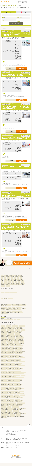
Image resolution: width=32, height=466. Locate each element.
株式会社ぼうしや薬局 (4, 383)
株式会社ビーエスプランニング (5, 367)
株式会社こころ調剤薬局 (13, 409)
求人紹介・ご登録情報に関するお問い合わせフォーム (12, 433)
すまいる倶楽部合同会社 (18, 385)
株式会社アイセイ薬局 (21, 361)
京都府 (5, 319)
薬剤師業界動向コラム (15, 439)
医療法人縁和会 (19, 409)
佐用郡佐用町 (22, 284)
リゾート (6, 313)
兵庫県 (11, 5)
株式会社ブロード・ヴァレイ (12, 376)
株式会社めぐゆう (17, 381)
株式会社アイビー (18, 359)
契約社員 (5, 298)
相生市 (2, 279)
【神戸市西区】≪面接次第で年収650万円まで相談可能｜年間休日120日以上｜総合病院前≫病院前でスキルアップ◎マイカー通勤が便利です (16, 34)
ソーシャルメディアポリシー (9, 430)
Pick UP (7, 436)
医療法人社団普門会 (10, 371)
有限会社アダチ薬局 (10, 413)
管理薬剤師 (23, 308)
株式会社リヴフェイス (16, 396)
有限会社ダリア (23, 375)
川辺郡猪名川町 (3, 283)
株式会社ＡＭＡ (10, 383)
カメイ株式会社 (12, 405)
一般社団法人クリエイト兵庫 (20, 365)
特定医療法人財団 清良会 (4, 339)
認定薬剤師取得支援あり (9, 309)
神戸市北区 (12, 276)
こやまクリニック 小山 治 (12, 408)
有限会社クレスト (11, 392)
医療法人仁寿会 (10, 343)
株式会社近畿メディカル (18, 347)
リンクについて (7, 431)
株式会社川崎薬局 (20, 348)
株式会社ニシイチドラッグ (10, 400)
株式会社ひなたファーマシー (12, 365)
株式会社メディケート (4, 343)
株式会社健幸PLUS (21, 388)
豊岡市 (5, 279)
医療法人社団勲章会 (22, 351)
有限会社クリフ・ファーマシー (13, 388)
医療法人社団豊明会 (3, 352)
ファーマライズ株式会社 (4, 401)
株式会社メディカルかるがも (18, 400)
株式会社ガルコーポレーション (14, 367)
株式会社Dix (14, 404)
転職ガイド (7, 438)
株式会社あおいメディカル (18, 401)
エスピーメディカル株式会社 (17, 384)
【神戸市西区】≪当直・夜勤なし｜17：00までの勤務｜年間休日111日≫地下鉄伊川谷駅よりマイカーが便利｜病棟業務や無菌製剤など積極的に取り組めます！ (16, 107)
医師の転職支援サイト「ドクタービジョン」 (11, 447)
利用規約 (25, 430)
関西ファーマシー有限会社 (19, 336)
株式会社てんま (9, 416)
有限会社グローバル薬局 (18, 353)
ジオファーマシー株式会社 (16, 375)
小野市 (8, 280)
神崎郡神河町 (7, 284)
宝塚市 (18, 279)
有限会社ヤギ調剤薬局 (20, 340)
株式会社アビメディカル (4, 328)
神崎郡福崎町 (2, 284)
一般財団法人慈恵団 (15, 377)
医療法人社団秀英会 (3, 363)
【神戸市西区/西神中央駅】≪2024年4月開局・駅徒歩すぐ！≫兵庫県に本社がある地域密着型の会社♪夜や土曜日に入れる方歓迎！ (16, 227)
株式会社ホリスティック (11, 380)
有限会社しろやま (3, 389)
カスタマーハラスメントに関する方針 (18, 430)
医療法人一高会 (11, 385)
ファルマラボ (11, 438)
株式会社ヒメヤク (3, 369)
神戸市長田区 (20, 275)
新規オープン (19, 308)
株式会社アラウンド (9, 389)
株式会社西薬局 (15, 361)
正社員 (2, 298)
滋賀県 (2, 319)
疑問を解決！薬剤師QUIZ (9, 439)
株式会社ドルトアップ (18, 405)
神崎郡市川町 (22, 283)
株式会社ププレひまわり (4, 408)
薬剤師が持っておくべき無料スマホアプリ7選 (11, 440)
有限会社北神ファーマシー (11, 332)
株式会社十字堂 (9, 369)
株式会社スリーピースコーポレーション (6, 377)
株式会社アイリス (14, 373)
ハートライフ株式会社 (19, 363)
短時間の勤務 (26, 436)
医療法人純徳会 (13, 336)
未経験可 (10, 305)
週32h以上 (2, 305)
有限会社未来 (12, 360)
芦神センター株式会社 (10, 355)
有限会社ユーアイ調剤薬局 (4, 347)
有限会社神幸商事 (18, 360)
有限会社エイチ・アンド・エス (16, 369)
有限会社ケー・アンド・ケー (15, 351)
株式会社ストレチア (11, 412)
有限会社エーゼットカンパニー (5, 356)
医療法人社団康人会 (3, 332)
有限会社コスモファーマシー (10, 344)
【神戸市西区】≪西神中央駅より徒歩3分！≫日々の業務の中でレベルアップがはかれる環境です (15, 167)
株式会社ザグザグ (3, 400)
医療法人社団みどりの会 (11, 359)
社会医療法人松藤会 (3, 375)
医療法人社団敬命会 (3, 384)
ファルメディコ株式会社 (21, 373)
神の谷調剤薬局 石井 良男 (4, 364)
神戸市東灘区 (6, 275)
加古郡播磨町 (18, 283)
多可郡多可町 (8, 283)
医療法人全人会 (15, 343)
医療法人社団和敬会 (18, 332)
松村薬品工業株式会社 (10, 381)
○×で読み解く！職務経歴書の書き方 (18, 437)
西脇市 (15, 279)
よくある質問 (7, 429)
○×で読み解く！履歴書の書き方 (10, 437)
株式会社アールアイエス (4, 353)
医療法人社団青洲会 (3, 355)
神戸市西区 (14, 5)
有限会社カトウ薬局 (9, 396)
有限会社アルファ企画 (4, 371)
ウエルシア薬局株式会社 (13, 356)
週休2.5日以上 (23, 304)
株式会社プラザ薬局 (11, 368)
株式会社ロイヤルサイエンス (10, 335)
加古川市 (9, 279)
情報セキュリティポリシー (24, 429)
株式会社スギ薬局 (19, 331)
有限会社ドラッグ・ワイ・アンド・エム (5, 351)
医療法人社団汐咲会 (21, 343)
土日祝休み (12, 304)
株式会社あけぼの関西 (19, 397)
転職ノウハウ (15, 438)
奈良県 (15, 319)
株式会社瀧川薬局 (17, 355)
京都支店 (7, 445)
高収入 (19, 312)
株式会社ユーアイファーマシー (5, 331)
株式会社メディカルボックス (11, 327)
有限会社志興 (16, 357)
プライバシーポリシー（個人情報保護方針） (15, 429)
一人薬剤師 (2, 312)
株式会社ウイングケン (13, 393)
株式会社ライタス (16, 413)
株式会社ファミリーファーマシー (5, 360)
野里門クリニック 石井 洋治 (18, 368)
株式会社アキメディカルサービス (5, 336)
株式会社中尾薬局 (21, 377)
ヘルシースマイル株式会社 (4, 397)
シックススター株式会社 (4, 365)
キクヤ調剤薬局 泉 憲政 (17, 389)
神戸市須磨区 (2, 276)
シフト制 (20, 309)
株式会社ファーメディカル (4, 392)
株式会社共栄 (11, 364)
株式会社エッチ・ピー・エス (4, 385)
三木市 (22, 279)
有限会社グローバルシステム (12, 339)
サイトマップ (12, 431)
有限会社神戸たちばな (14, 348)
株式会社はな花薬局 (11, 353)
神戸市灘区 (10, 275)
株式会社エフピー (3, 335)
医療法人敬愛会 (10, 375)
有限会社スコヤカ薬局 (19, 327)
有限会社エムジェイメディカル (5, 393)
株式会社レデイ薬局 (3, 381)
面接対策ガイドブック (27, 437)
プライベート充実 (21, 436)
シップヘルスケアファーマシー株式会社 (6, 404)
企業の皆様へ (16, 431)
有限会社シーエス (11, 347)
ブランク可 (13, 305)
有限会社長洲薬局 (3, 361)
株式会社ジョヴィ (15, 372)
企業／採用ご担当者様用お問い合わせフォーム (11, 434)
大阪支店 (10, 445)
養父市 (22, 280)
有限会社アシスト (20, 356)
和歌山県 (18, 319)
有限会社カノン (3, 344)
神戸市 (2, 275)
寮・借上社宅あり (3, 308)
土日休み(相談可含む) (17, 304)
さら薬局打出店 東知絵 (15, 416)
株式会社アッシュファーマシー (5, 405)
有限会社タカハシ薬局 (13, 331)
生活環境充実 (7, 312)
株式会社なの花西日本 (19, 404)
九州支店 (19, 445)
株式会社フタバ (8, 373)
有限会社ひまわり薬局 (18, 335)
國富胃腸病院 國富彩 (4, 359)
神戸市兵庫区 (15, 275)
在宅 (21, 312)
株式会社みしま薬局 (3, 417)
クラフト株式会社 (3, 357)
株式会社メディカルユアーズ (11, 363)
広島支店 (16, 445)
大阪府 (8, 319)
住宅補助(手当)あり (9, 308)
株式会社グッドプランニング (12, 328)
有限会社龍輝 (2, 372)
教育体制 (12, 442)
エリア (8, 12)
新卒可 (6, 305)
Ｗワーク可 (18, 305)
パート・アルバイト (10, 298)
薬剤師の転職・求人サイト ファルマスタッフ (5, 5)
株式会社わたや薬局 (17, 412)
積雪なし (2, 313)
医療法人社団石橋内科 (19, 352)
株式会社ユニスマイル (4, 380)
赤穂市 (12, 279)
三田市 (11, 280)
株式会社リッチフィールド (10, 357)
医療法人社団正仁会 (9, 361)
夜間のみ (11, 312)
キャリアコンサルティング (20, 442)
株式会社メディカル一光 (4, 368)
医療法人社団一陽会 (20, 339)
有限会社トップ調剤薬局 (18, 371)
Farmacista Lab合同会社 (19, 380)
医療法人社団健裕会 (17, 344)
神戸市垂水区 (7, 276)
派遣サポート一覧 (8, 442)
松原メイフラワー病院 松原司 (11, 352)
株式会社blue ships (11, 401)
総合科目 (15, 312)
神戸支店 (13, 445)
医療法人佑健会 (22, 416)
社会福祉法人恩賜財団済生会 (4, 409)
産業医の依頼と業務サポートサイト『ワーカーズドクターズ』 (13, 448)
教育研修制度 (7, 443)
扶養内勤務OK (3, 309)
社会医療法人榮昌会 (10, 384)
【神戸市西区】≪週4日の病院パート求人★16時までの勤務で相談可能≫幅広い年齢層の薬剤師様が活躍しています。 (16, 138)
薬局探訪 (20, 439)
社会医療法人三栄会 (3, 413)
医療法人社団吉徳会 (19, 328)
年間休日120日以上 (6, 304)
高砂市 (2, 280)
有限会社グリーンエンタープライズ (5, 340)
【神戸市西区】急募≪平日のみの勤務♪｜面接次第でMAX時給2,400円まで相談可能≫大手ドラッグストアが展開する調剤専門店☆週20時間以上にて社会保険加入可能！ (16, 195)
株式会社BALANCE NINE (12, 397)
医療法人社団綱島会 (13, 340)
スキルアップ (19, 438)
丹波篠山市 (18, 280)
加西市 (15, 280)
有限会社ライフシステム (22, 372)
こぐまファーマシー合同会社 (4, 388)
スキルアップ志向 (10, 436)
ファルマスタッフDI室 (25, 438)
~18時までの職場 (23, 305)
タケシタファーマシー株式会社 (21, 408)
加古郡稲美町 (13, 283)
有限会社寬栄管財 (22, 357)
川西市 (5, 280)
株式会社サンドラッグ (9, 372)
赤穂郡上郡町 (17, 284)
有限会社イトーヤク (3, 327)
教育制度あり (15, 309)
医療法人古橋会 (3, 373)
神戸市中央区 (16, 276)
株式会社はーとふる (22, 413)
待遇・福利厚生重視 (16, 436)
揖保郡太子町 (12, 284)
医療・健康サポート (27, 442)
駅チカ (2, 304)
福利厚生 (15, 442)
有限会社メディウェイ (17, 364)
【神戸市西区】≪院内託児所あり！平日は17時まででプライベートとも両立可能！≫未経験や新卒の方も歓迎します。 (16, 74)
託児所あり (14, 308)
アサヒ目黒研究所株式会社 (20, 393)
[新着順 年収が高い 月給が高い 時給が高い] (28, 28)
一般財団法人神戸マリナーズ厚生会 (5, 348)
